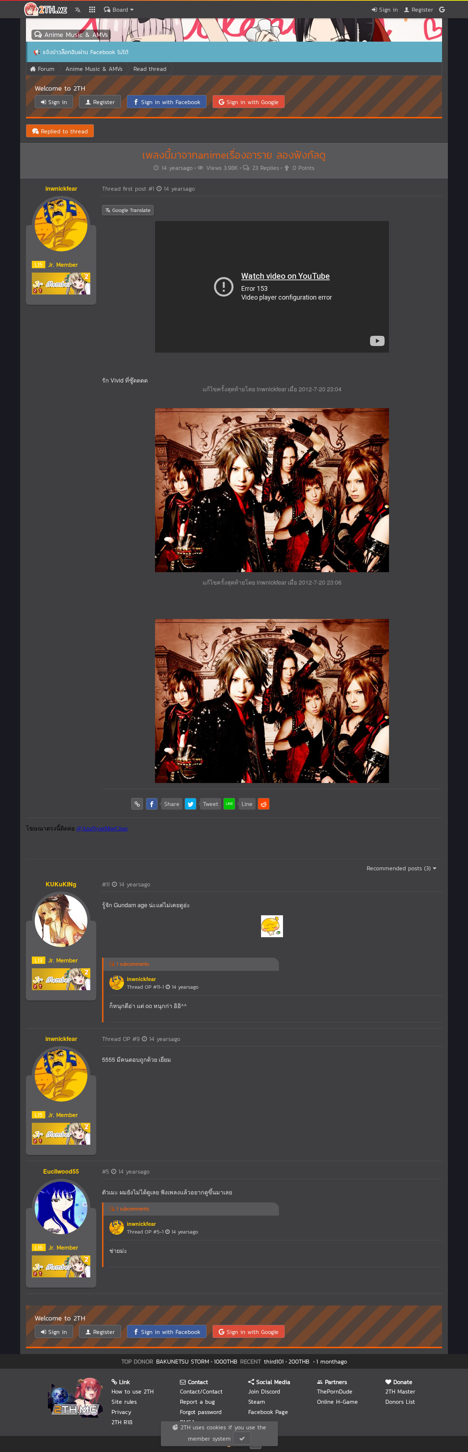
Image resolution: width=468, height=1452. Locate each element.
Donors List (400, 1401)
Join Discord (264, 1391)
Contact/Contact (201, 1391)
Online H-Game (337, 1401)
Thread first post (148, 188)
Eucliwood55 (61, 1171)
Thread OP (163, 987)
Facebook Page (268, 1411)
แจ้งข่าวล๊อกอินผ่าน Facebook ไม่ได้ (85, 51)
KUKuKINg (61, 884)
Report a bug (197, 1401)
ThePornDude (334, 1391)
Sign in (387, 9)
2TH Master (400, 1391)
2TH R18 (122, 1422)
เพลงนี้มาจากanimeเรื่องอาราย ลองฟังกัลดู (234, 155)
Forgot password (201, 1411)
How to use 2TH (133, 1391)
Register (421, 9)
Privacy (121, 1411)
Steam (256, 1401)
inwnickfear (61, 188)
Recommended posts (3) (400, 868)
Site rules (124, 1401)
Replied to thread (63, 131)
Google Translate (130, 210)
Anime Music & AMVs (75, 34)
